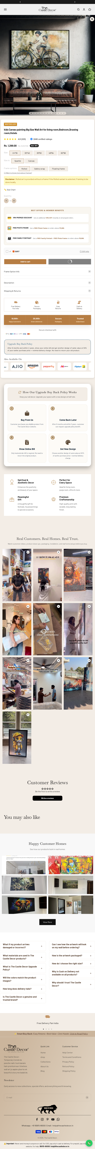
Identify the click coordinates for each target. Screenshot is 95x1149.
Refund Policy (68, 1066)
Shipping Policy (68, 1071)
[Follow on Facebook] (37, 1119)
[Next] (74, 2)
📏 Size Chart (10, 189)
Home (43, 1052)
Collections (45, 1062)
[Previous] (20, 2)
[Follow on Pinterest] (47, 1119)
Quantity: (8, 196)
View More (47, 922)
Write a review (47, 798)
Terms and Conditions (71, 1057)
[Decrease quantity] (6, 200)
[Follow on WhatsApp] (58, 1119)
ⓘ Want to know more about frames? (18, 173)
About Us (44, 1066)
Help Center (67, 1052)
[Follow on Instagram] (42, 1119)
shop (43, 1057)
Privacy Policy (68, 1062)
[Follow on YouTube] (53, 1119)
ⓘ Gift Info (84, 251)
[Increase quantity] (14, 200)
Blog (43, 1071)
